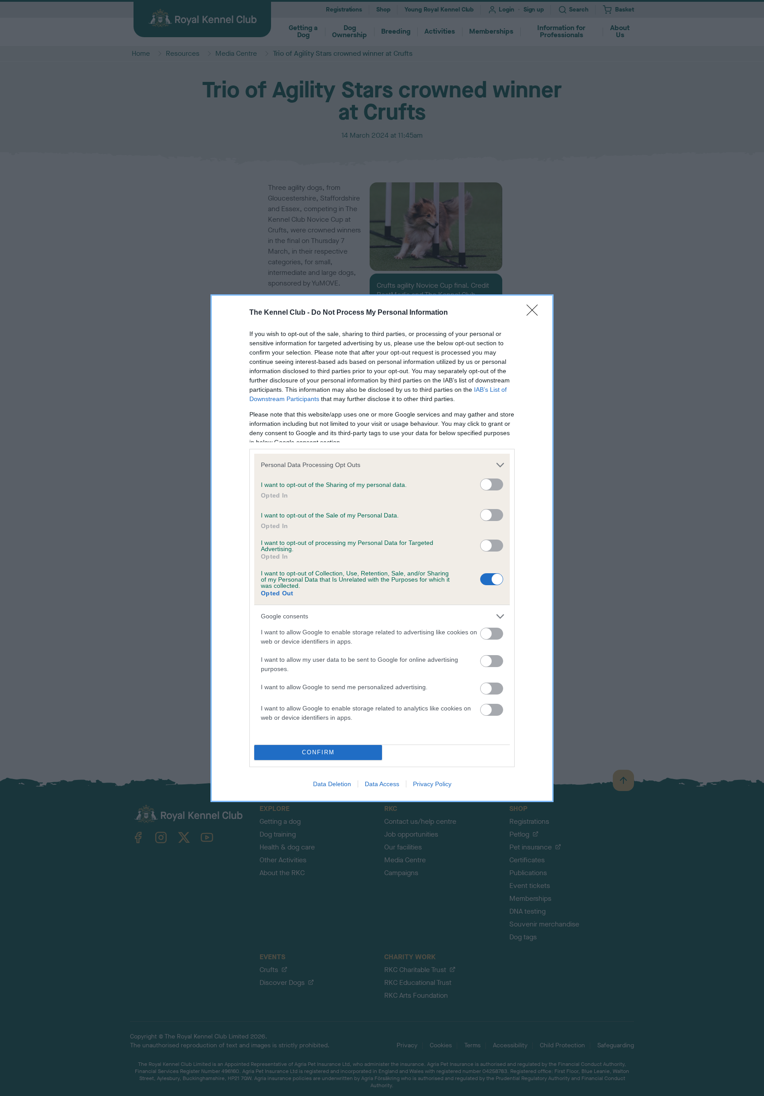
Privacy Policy (432, 783)
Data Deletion (332, 783)
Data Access (382, 783)
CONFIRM (318, 752)
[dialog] (382, 548)
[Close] (535, 313)
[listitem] (382, 465)
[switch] (491, 484)
